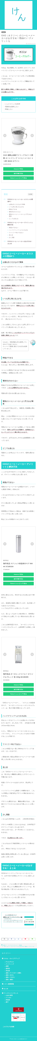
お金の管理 (9, 995)
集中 (7, 1002)
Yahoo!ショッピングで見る (18, 178)
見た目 (11, 235)
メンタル (8, 997)
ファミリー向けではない (16, 232)
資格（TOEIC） (11, 977)
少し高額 (11, 237)
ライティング (10, 964)
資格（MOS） (10, 975)
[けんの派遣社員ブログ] (18, 28)
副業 (7, 966)
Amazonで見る (18, 169)
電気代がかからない (15, 211)
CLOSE (30, 194)
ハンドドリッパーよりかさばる (18, 230)
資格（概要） (10, 979)
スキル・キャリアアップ (12, 958)
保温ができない (13, 227)
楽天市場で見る (18, 173)
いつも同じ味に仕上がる (16, 207)
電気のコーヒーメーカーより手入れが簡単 (20, 215)
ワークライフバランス (12, 945)
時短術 (3, 32)
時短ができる (13, 209)
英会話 (8, 970)
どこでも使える (13, 218)
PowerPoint (10, 962)
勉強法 (8, 968)
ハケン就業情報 (9, 984)
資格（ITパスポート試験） (14, 973)
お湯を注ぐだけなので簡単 (17, 204)
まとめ (6, 988)
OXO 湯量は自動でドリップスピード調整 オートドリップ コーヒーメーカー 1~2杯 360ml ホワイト (18, 158)
